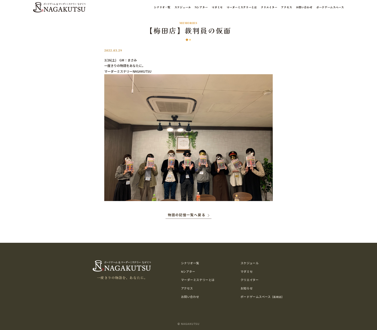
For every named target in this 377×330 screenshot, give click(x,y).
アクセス (286, 7)
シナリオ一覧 (162, 7)
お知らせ (247, 288)
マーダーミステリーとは (242, 7)
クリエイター (269, 7)
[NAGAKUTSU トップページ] (59, 7)
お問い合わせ (304, 7)
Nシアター (201, 7)
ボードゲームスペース (330, 7)
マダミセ (217, 7)
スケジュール (182, 7)
